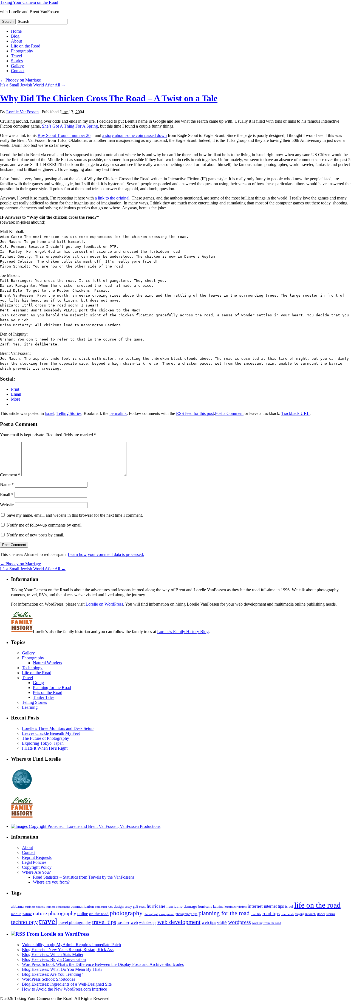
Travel (16, 56)
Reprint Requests (37, 857)
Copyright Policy (37, 867)
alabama (17, 906)
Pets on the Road (47, 692)
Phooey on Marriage (20, 80)
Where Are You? (36, 872)
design (119, 906)
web (134, 922)
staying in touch (305, 914)
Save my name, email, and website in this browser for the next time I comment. (75, 515)
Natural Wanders (47, 662)
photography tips (186, 914)
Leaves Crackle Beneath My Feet (51, 733)
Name (7, 484)
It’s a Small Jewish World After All (33, 85)
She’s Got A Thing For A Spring (70, 126)
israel (289, 906)
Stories (17, 60)
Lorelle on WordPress (104, 604)
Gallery (17, 65)
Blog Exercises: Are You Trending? (52, 974)
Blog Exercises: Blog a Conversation (54, 959)
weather (123, 923)
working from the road (266, 922)
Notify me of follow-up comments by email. (45, 525)
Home (16, 31)
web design (147, 922)
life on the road (317, 905)
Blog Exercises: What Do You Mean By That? (62, 969)
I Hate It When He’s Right (44, 748)
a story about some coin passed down (134, 135)
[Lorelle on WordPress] (22, 789)
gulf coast (139, 907)
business (30, 906)
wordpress (239, 922)
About (16, 41)
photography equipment (159, 914)
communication (82, 906)
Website (7, 504)
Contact (17, 70)
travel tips (104, 921)
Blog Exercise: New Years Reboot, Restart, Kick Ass (68, 949)
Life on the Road (25, 46)
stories (321, 914)
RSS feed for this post (195, 413)
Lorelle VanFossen (22, 111)
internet (255, 906)
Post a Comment (229, 413)
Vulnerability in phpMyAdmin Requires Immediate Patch (71, 944)
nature (27, 914)
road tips (271, 913)
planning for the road (224, 913)
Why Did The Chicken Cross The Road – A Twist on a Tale (108, 98)
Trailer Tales (43, 697)
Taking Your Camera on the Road (29, 2)
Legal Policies (34, 862)
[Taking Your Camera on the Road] (85, 826)
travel (48, 921)
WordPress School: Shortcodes (48, 979)
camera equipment (58, 906)
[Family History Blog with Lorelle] (22, 631)
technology (24, 921)
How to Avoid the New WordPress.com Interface (64, 989)
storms (330, 914)
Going (38, 682)
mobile (16, 914)
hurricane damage (181, 906)
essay (128, 907)
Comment (10, 475)
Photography (22, 51)
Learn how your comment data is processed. (106, 554)
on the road (99, 914)
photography (126, 913)
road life (256, 914)
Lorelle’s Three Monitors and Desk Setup (58, 728)
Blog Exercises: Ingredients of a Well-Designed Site (67, 984)
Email (6, 494)
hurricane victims (236, 906)
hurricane (156, 906)
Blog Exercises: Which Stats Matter (52, 954)
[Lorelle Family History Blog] (22, 817)
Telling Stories (68, 413)
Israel (49, 413)
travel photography (74, 922)
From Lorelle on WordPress (58, 934)
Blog (15, 36)
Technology (32, 667)
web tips (209, 922)
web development (178, 922)
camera (40, 907)
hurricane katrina (210, 906)
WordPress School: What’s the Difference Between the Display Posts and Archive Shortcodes (103, 964)
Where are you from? (51, 882)
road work (287, 914)
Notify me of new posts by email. (35, 535)
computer (101, 906)
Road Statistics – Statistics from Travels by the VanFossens (83, 877)
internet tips (274, 906)
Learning (30, 707)
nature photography (54, 913)
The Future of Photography (45, 738)
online (82, 913)
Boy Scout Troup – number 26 (64, 135)
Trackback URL (295, 413)
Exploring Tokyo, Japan (43, 743)
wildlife (222, 923)
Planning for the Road (52, 687)
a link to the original (112, 198)
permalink (118, 413)
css (110, 906)
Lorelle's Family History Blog (183, 631)
